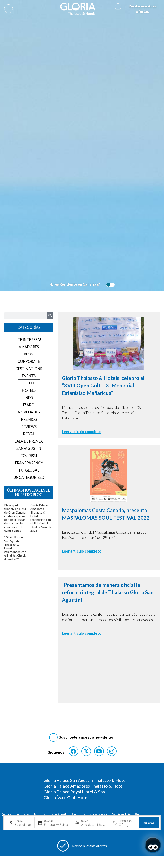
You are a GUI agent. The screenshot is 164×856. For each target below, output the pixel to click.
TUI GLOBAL (28, 470)
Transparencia (94, 814)
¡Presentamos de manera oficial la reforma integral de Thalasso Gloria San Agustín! (108, 592)
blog (29, 354)
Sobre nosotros (16, 814)
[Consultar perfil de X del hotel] (86, 751)
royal (29, 434)
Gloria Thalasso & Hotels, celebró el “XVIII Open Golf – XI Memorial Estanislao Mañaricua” (103, 385)
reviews (29, 426)
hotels (29, 390)
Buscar (148, 823)
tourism (28, 455)
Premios (29, 419)
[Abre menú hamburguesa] (8, 9)
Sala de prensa (29, 441)
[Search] (50, 315)
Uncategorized (28, 477)
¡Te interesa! (28, 339)
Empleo (40, 814)
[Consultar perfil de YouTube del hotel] (99, 751)
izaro (28, 405)
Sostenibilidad (64, 814)
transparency (28, 463)
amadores (29, 347)
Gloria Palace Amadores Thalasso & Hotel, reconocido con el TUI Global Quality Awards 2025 (40, 517)
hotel (29, 383)
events (29, 376)
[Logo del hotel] (78, 8)
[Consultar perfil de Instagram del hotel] (112, 751)
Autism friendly (125, 814)
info (28, 397)
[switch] (109, 285)
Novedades (29, 412)
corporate (29, 361)
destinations (29, 368)
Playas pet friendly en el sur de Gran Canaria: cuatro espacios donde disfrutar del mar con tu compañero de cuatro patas (15, 517)
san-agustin (28, 448)
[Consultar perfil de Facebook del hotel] (73, 751)
